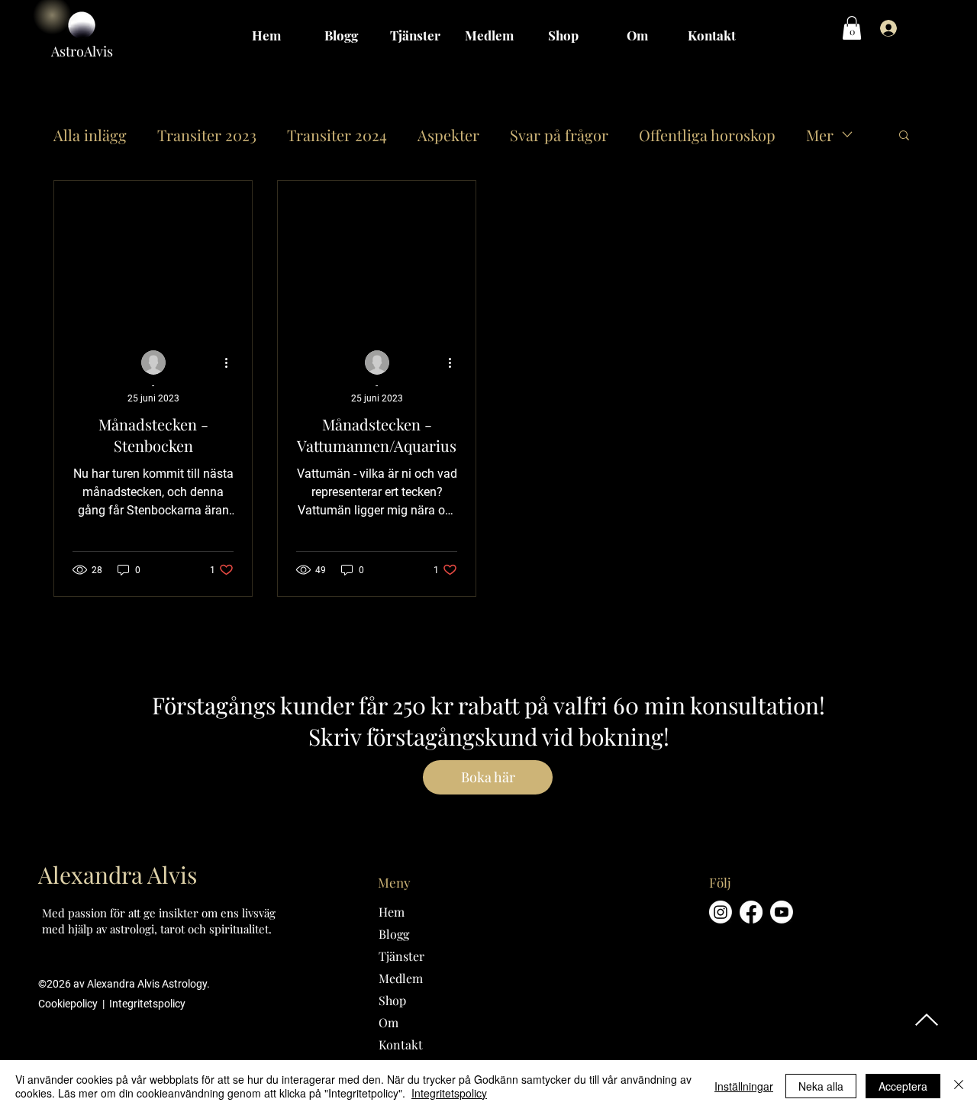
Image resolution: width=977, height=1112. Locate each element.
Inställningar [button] (743, 1086)
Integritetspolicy (147, 1004)
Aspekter (448, 134)
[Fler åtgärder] (231, 363)
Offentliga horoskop (707, 134)
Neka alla (820, 1086)
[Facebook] (751, 912)
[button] (852, 28)
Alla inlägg (90, 134)
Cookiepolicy (69, 1004)
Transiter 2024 (337, 134)
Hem (392, 912)
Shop (392, 1000)
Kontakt (401, 1044)
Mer (820, 134)
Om (388, 1022)
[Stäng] (959, 1086)
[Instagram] (720, 912)
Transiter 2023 (206, 134)
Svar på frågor (559, 134)
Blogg (394, 934)
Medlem (401, 978)
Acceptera (903, 1086)
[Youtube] (781, 912)
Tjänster (401, 956)
